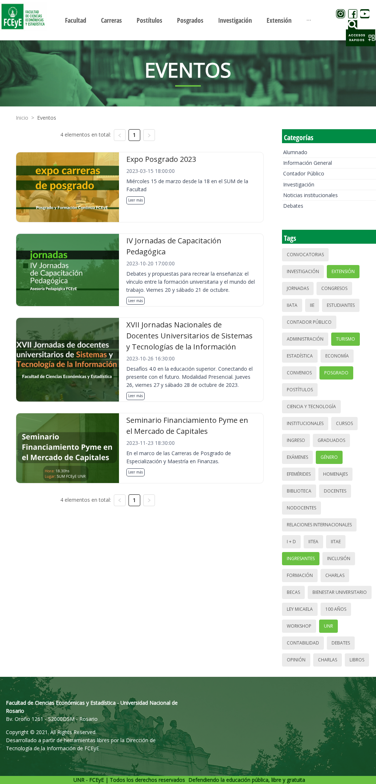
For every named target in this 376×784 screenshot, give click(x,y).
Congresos (334, 288)
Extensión (343, 271)
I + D (291, 541)
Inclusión (338, 558)
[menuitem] (75, 20)
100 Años (335, 609)
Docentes (335, 491)
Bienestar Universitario (339, 592)
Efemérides (299, 474)
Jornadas (298, 288)
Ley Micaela (300, 609)
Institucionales (305, 423)
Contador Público (303, 173)
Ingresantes (301, 558)
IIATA (292, 305)
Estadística (300, 356)
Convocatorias (305, 254)
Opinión (296, 660)
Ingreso (296, 440)
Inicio (22, 117)
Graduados (331, 440)
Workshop (299, 626)
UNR (328, 626)
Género (329, 457)
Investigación (298, 184)
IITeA (313, 541)
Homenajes (335, 474)
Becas (293, 592)
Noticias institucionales (310, 195)
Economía (337, 356)
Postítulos (300, 389)
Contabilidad (303, 643)
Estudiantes (341, 305)
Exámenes (297, 457)
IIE (312, 305)
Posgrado (336, 373)
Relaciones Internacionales (319, 525)
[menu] (188, 20)
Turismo (345, 339)
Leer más (135, 200)
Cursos (344, 423)
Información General (307, 162)
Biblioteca (299, 491)
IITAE (336, 541)
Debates (293, 205)
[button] (360, 37)
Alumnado (295, 152)
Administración (305, 339)
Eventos (46, 117)
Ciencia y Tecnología (311, 406)
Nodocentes (301, 508)
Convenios (299, 373)
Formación (300, 575)
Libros (357, 660)
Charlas (334, 575)
